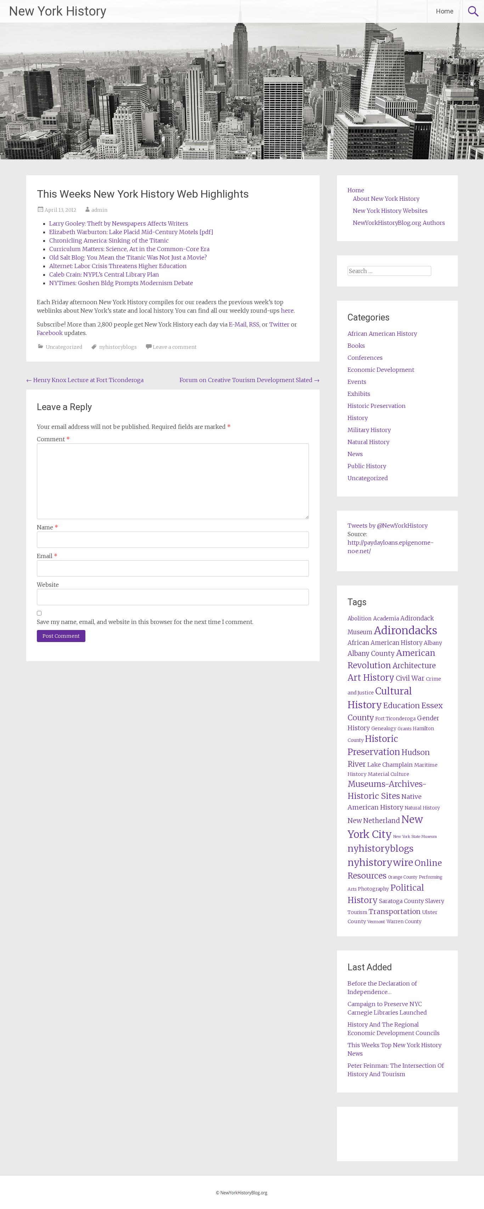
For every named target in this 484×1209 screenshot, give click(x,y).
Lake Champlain (390, 764)
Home (445, 11)
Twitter (279, 324)
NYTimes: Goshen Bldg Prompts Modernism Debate (121, 282)
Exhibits (359, 393)
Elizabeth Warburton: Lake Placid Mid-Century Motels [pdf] (131, 231)
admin (99, 210)
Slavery (434, 901)
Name (47, 527)
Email (47, 556)
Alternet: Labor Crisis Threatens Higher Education (118, 265)
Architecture (414, 665)
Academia (386, 618)
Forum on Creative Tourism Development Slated (250, 380)
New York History (57, 11)
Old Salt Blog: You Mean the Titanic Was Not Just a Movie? (128, 257)
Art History (371, 677)
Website (48, 584)
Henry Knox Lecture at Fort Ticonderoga (84, 380)
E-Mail (238, 324)
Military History (369, 429)
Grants (404, 728)
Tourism (357, 912)
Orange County (402, 877)
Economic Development (381, 369)
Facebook (50, 332)
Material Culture (388, 774)
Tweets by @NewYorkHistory (388, 525)
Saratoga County (401, 900)
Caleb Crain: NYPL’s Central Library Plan (104, 274)
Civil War (410, 678)
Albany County (371, 653)
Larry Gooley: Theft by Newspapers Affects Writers (118, 223)
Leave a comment (175, 347)
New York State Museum (415, 836)
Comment (53, 439)
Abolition (360, 618)
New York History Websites (390, 210)
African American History (382, 333)
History (358, 417)
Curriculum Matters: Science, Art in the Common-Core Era (129, 248)
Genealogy (383, 729)
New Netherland (374, 821)
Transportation (394, 911)
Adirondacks (405, 630)
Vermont (376, 921)
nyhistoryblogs (118, 347)
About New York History (386, 198)
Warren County (404, 922)
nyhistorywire (380, 862)
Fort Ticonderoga (395, 719)
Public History (367, 466)
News (355, 454)
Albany (433, 643)
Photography (373, 889)
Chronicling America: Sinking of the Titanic (109, 240)
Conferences (365, 357)
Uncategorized (64, 347)
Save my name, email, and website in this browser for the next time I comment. (145, 621)
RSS (254, 324)
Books (356, 345)
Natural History (368, 441)
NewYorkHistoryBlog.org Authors (399, 222)
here (287, 310)
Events (357, 381)
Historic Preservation (377, 405)
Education (401, 705)
